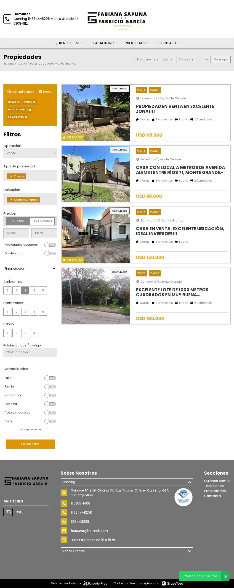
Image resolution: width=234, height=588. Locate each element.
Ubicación (11, 189)
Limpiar (48, 92)
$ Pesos (18, 221)
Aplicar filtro (30, 444)
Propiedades (137, 43)
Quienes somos (69, 43)
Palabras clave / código (22, 345)
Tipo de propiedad (19, 166)
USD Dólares (42, 221)
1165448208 (80, 521)
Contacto (169, 43)
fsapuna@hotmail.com (89, 530)
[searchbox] (28, 177)
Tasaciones (104, 43)
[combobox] (30, 175)
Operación (12, 145)
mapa (223, 59)
